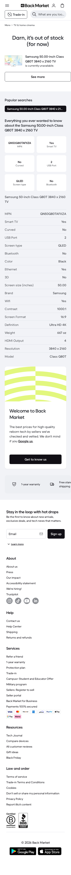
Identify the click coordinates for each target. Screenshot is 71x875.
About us (12, 566)
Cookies (11, 788)
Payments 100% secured (21, 706)
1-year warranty (15, 662)
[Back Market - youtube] (27, 601)
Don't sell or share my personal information (32, 793)
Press (9, 572)
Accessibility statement (21, 583)
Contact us (13, 621)
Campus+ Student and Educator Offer (29, 679)
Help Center (13, 626)
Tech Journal (14, 735)
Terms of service (16, 776)
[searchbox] (51, 14)
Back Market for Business (21, 701)
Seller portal (13, 695)
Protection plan (15, 667)
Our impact (13, 577)
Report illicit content (18, 804)
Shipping (12, 632)
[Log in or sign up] (54, 6)
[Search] (34, 14)
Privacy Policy (14, 799)
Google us (25, 441)
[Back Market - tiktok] (18, 601)
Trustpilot (12, 594)
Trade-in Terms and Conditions (25, 782)
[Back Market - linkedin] (35, 601)
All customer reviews (19, 746)
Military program (16, 684)
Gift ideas (12, 752)
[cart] (62, 6)
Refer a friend (14, 656)
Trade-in (11, 673)
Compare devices (17, 741)
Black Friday (13, 757)
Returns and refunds (19, 637)
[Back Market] (35, 5)
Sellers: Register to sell (20, 690)
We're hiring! (13, 589)
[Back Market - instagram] (9, 601)
